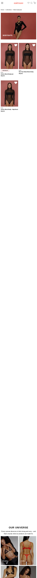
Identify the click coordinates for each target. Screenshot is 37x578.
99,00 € (3, 76)
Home (2, 9)
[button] (31, 3)
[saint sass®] (18, 3)
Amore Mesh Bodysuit (7, 74)
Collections (9, 9)
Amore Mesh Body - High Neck (9, 109)
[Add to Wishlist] (15, 45)
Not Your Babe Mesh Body (26, 71)
